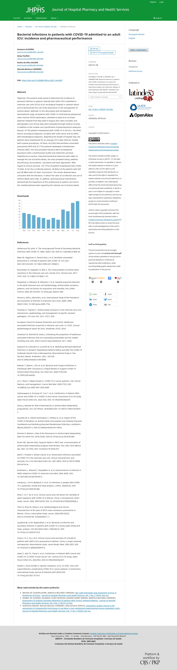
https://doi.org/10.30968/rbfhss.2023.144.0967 (42, 80)
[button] (96, 294)
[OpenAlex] (141, 117)
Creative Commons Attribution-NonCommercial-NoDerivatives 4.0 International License (103, 146)
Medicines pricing (135, 71)
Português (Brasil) (136, 34)
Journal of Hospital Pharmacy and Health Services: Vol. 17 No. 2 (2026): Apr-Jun (56, 611)
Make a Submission (138, 50)
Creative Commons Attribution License (103, 220)
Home (19, 26)
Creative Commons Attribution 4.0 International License (113, 633)
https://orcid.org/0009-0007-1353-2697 (30, 52)
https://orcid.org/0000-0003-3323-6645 (30, 72)
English (132, 38)
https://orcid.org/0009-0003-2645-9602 (30, 59)
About (54, 18)
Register (153, 2)
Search (158, 18)
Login (161, 2)
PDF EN (95, 49)
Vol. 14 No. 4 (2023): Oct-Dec (46, 26)
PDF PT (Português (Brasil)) (103, 52)
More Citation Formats (99, 97)
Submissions (41, 18)
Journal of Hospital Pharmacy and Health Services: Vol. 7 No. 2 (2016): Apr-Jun (75, 595)
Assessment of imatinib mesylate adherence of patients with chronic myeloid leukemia (60, 600)
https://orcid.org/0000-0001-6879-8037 (30, 65)
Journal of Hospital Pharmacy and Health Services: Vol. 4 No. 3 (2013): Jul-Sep (68, 601)
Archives (28, 18)
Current (16, 18)
